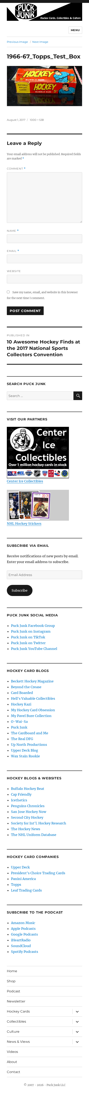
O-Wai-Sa (19, 721)
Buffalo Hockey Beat (27, 789)
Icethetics (19, 800)
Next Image (40, 41)
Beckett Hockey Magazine (32, 681)
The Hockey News (25, 829)
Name (13, 231)
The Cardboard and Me (29, 733)
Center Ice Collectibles (25, 481)
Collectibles (16, 1021)
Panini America (23, 879)
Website (14, 271)
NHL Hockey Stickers (24, 523)
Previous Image (17, 41)
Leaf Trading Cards (26, 890)
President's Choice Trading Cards (38, 873)
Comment (16, 168)
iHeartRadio (21, 940)
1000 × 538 (37, 119)
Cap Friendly (21, 794)
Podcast (13, 991)
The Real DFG (22, 739)
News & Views (18, 1042)
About (12, 1062)
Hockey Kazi (21, 704)
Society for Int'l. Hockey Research (38, 823)
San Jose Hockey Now (28, 812)
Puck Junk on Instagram (31, 631)
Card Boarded (22, 693)
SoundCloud (21, 946)
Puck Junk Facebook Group (33, 626)
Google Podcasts (24, 934)
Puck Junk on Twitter (28, 643)
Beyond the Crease (26, 687)
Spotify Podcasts (24, 952)
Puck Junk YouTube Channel (34, 649)
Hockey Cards (18, 1011)
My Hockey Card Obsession (33, 710)
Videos (12, 1052)
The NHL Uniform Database (33, 835)
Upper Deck (20, 867)
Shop (11, 981)
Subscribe (20, 590)
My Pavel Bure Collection (31, 716)
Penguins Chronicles (27, 806)
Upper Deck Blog (24, 750)
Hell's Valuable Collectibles (33, 698)
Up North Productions (29, 745)
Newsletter (16, 1001)
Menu (75, 30)
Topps (16, 884)
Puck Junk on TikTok (28, 637)
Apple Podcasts (23, 929)
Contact (13, 1072)
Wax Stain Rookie (25, 756)
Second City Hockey (27, 817)
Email (13, 251)
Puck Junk (19, 727)
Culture (13, 1032)
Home (12, 971)
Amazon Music (23, 923)
